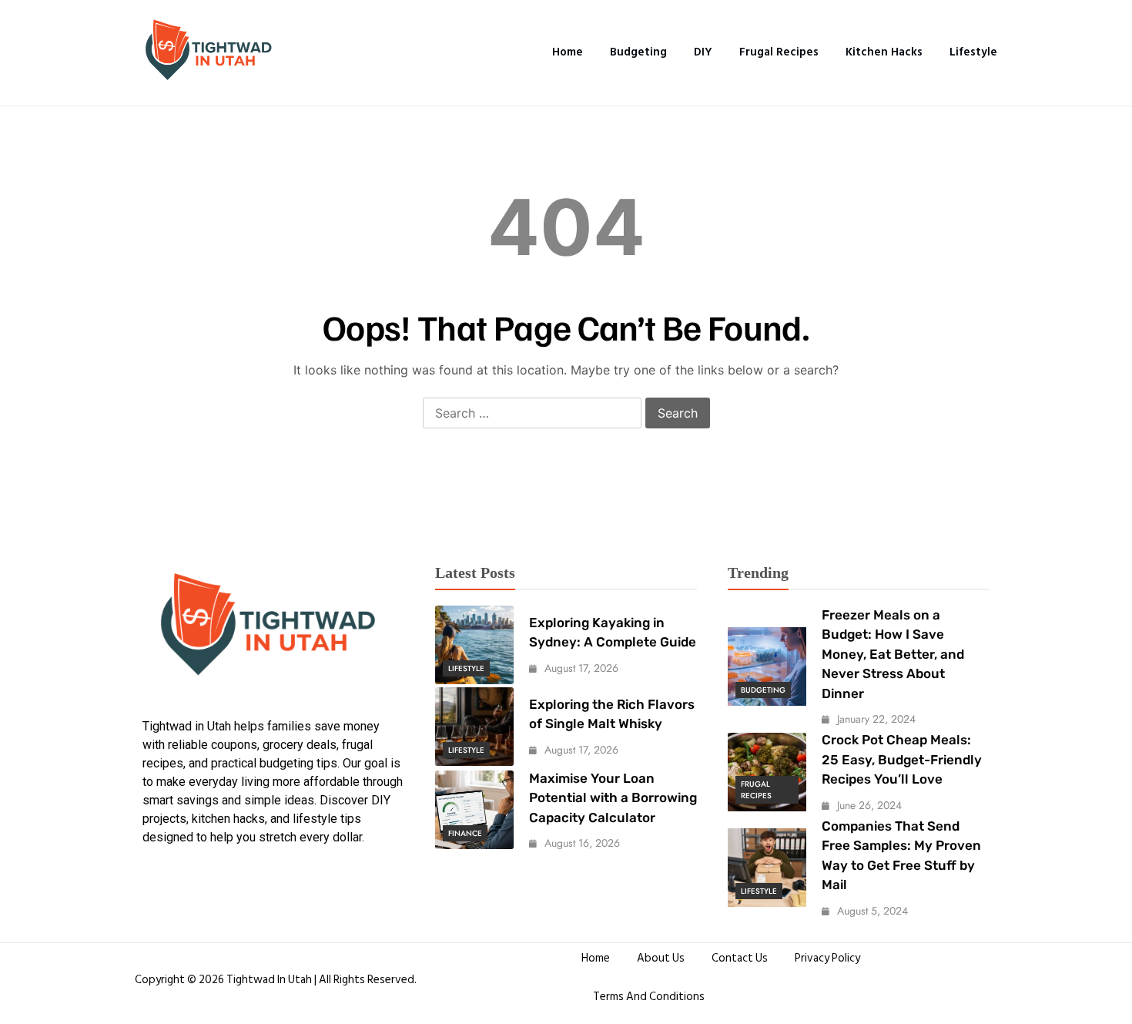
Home (567, 52)
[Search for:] (532, 413)
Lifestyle (973, 52)
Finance (465, 833)
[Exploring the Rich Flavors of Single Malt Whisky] (474, 726)
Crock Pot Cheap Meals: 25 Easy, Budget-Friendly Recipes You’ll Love (902, 759)
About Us (661, 958)
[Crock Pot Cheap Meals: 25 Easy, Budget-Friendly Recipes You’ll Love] (767, 772)
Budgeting (638, 52)
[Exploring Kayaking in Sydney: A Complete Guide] (474, 645)
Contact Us (740, 958)
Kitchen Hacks (884, 52)
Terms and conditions (649, 996)
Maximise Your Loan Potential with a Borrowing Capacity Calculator (613, 798)
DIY (703, 52)
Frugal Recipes (779, 52)
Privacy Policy (827, 958)
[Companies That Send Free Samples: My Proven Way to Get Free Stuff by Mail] (767, 867)
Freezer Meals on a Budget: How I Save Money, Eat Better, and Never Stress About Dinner (893, 654)
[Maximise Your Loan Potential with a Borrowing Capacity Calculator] (474, 810)
